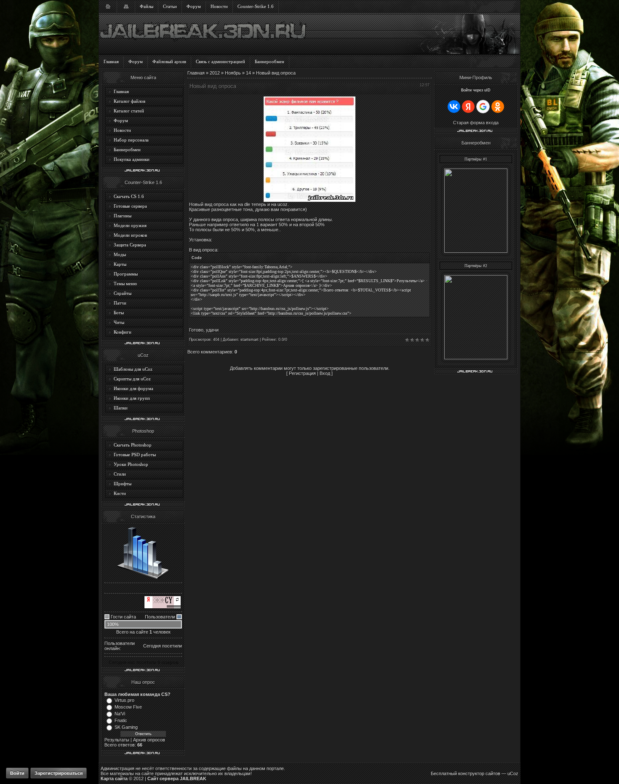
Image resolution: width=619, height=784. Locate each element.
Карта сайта (114, 778)
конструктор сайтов (479, 773)
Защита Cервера (130, 244)
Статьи (170, 6)
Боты (119, 312)
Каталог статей (129, 110)
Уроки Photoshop (131, 464)
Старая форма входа (476, 122)
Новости (219, 6)
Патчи (120, 302)
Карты (120, 264)
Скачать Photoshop (133, 444)
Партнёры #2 (475, 265)
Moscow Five (128, 706)
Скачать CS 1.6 (129, 196)
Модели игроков (130, 235)
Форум (194, 6)
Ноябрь (233, 72)
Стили (120, 473)
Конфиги (122, 331)
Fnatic (121, 720)
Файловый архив (169, 61)
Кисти (120, 493)
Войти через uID (476, 90)
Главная (111, 61)
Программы (126, 273)
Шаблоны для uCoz (133, 369)
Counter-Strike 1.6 (255, 6)
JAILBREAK (193, 778)
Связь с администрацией (220, 61)
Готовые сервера (130, 206)
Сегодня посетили (162, 645)
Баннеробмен (127, 149)
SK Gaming (126, 727)
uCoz (512, 773)
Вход (325, 373)
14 (248, 72)
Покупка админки (131, 159)
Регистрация (302, 373)
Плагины (122, 215)
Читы (119, 322)
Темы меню (125, 283)
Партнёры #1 (475, 159)
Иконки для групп (132, 398)
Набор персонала (131, 139)
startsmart (249, 339)
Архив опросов (149, 739)
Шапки (121, 407)
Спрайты (122, 293)
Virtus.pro (124, 700)
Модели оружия (130, 225)
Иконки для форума (133, 388)
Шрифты (122, 483)
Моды (120, 254)
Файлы (146, 6)
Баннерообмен (269, 61)
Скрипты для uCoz (132, 378)
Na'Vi (120, 713)
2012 (215, 72)
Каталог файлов (129, 101)
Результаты (116, 739)
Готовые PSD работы (135, 454)
